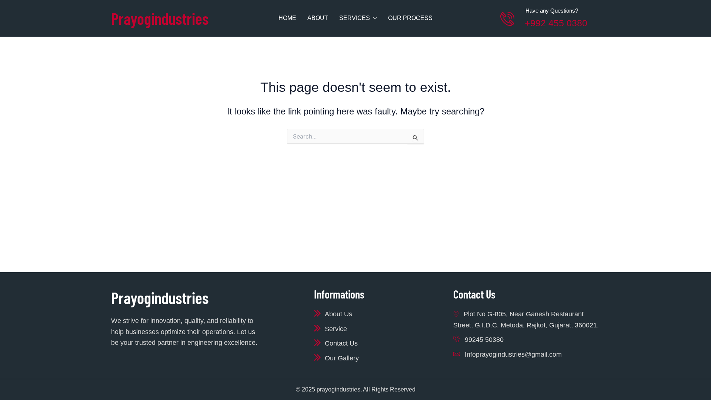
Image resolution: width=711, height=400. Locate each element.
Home (287, 18)
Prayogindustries (160, 18)
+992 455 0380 (556, 23)
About (317, 18)
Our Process (410, 18)
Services (354, 18)
